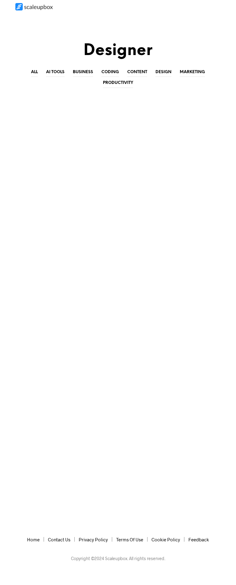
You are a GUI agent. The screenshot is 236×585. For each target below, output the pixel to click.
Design (163, 72)
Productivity (118, 83)
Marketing (192, 72)
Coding (110, 72)
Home (33, 539)
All (34, 72)
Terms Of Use (129, 539)
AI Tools (55, 72)
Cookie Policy (165, 539)
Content (137, 72)
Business (83, 72)
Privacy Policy (93, 539)
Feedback (198, 539)
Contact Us (59, 539)
